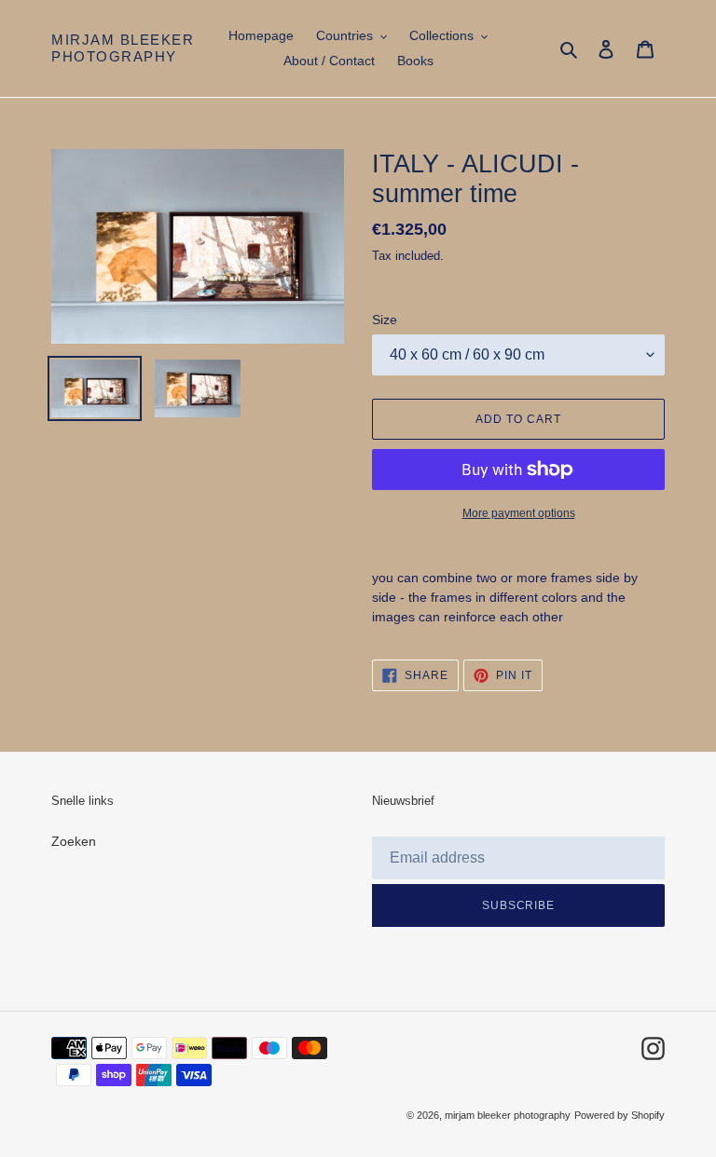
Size (384, 319)
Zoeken (73, 841)
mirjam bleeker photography (122, 48)
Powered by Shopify (619, 1115)
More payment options (518, 513)
